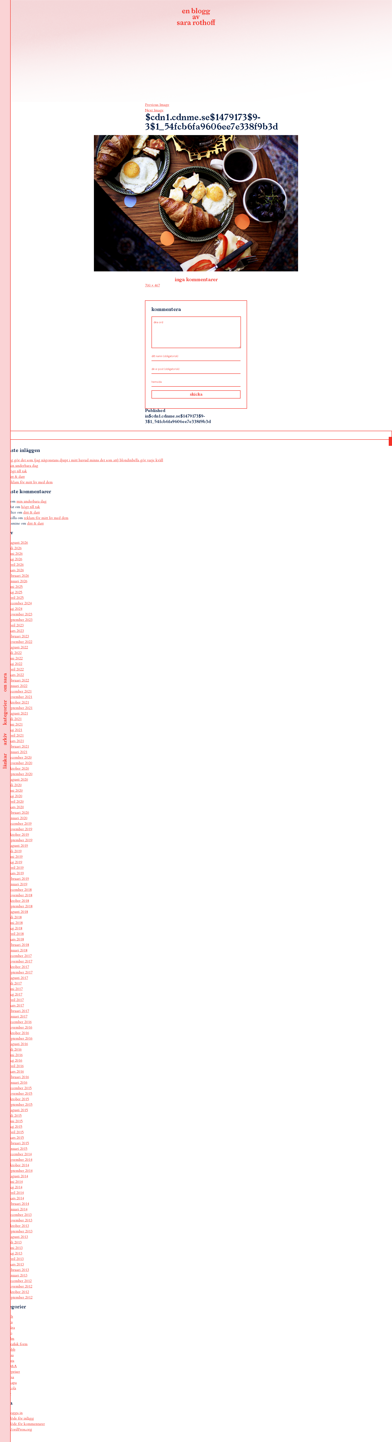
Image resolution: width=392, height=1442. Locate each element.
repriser (14, 1371)
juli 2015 (15, 1115)
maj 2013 (15, 1253)
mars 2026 (16, 570)
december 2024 (20, 603)
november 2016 (20, 1027)
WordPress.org (20, 1429)
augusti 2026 (18, 542)
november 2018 (20, 895)
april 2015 (16, 1132)
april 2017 (16, 999)
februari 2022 (18, 680)
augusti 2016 (18, 1044)
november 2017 (20, 961)
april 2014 (16, 1192)
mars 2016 (16, 1071)
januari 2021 (17, 752)
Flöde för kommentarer (26, 1423)
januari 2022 (17, 685)
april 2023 (16, 625)
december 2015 (20, 1088)
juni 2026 (15, 553)
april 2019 (16, 867)
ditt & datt (16, 476)
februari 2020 (18, 812)
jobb (11, 1349)
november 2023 (20, 614)
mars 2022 (16, 674)
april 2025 (16, 597)
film (11, 1338)
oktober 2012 (18, 1291)
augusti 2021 (18, 713)
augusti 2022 (18, 647)
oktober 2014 (18, 1165)
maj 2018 (15, 928)
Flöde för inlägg (21, 1418)
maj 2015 (15, 1126)
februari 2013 (18, 1269)
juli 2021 (15, 719)
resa (11, 1377)
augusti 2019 (18, 845)
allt (10, 1316)
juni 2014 (15, 1181)
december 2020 (20, 757)
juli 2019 (15, 851)
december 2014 (20, 1154)
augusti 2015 (18, 1110)
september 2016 (20, 1038)
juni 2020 (15, 790)
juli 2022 (15, 652)
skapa (12, 1382)
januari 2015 (17, 1148)
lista (11, 1360)
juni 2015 (15, 1121)
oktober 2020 (18, 768)
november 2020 (20, 763)
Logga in (15, 1412)
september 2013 (20, 1231)
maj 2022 (15, 663)
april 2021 (16, 735)
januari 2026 (17, 581)
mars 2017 (16, 1005)
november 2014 (20, 1159)
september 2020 (20, 774)
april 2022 (16, 669)
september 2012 (20, 1297)
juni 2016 (15, 1055)
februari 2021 (18, 746)
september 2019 (20, 840)
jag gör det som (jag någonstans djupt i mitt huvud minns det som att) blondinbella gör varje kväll (85, 460)
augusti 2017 (18, 977)
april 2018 (16, 933)
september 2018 (20, 906)
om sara (5, 682)
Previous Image (157, 104)
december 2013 (20, 1214)
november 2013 (20, 1220)
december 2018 (20, 889)
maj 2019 (15, 862)
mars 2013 (16, 1264)
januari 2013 (17, 1275)
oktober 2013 (18, 1225)
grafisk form (18, 1344)
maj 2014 (15, 1187)
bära (11, 1327)
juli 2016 (15, 1049)
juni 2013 (15, 1247)
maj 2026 (15, 559)
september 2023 (20, 619)
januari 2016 (17, 1082)
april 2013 (16, 1258)
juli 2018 (15, 917)
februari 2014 (18, 1203)
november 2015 (20, 1093)
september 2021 (20, 707)
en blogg (196, 17)
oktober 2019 (18, 834)
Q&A (12, 1366)
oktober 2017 (18, 966)
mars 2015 (16, 1137)
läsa (11, 1355)
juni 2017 (15, 988)
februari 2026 (18, 575)
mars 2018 (16, 939)
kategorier (5, 712)
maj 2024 (15, 608)
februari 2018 (18, 944)
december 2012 (20, 1280)
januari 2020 (17, 818)
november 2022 (20, 641)
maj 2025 (15, 592)
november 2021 (20, 696)
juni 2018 (15, 922)
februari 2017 (18, 1011)
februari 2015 (18, 1143)
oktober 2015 (18, 1099)
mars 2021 (16, 741)
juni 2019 (15, 856)
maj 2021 (15, 730)
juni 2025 (15, 586)
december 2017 (20, 955)
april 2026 (16, 564)
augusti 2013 (18, 1236)
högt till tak (17, 471)
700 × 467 (152, 285)
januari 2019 (17, 884)
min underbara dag (23, 465)
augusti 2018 (18, 911)
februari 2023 (18, 636)
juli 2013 (15, 1242)
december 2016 (20, 1022)
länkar (5, 761)
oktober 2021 (18, 702)
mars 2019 (16, 873)
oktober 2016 (18, 1033)
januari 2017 (17, 1016)
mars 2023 (16, 630)
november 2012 (20, 1286)
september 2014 (20, 1170)
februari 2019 (18, 878)
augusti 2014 (18, 1176)
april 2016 (16, 1066)
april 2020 (16, 801)
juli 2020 (15, 785)
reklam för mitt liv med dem (30, 482)
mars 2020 (16, 807)
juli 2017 (15, 983)
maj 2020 (15, 796)
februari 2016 (18, 1077)
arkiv (5, 739)
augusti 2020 (18, 779)
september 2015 (20, 1104)
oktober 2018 (18, 900)
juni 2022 (15, 658)
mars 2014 (16, 1198)
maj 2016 (15, 1060)
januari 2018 (17, 950)
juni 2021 (15, 724)
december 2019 (20, 823)
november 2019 (20, 829)
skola (12, 1388)
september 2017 (20, 972)
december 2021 (20, 691)
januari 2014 (17, 1209)
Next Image (154, 110)
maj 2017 (15, 994)
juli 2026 (15, 548)
